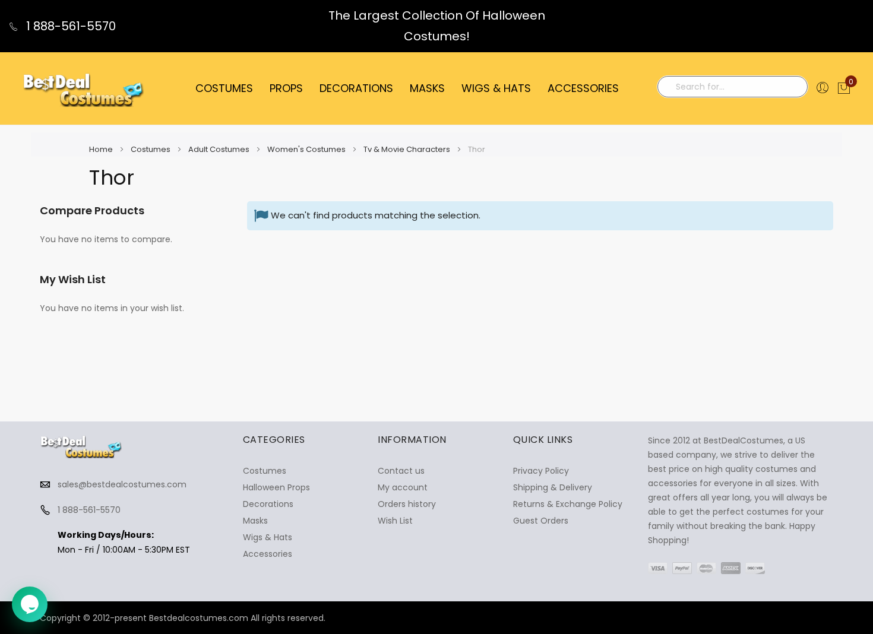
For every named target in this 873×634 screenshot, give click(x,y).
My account (403, 487)
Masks (255, 521)
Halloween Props (276, 487)
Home (102, 149)
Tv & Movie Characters (407, 149)
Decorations (268, 504)
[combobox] (732, 86)
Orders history (407, 504)
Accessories (267, 554)
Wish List (395, 521)
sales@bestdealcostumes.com (122, 484)
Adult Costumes (219, 149)
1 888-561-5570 (69, 26)
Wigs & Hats (267, 537)
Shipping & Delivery (552, 487)
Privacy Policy (541, 471)
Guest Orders (540, 521)
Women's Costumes (307, 149)
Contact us (401, 471)
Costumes (151, 149)
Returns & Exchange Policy (567, 504)
